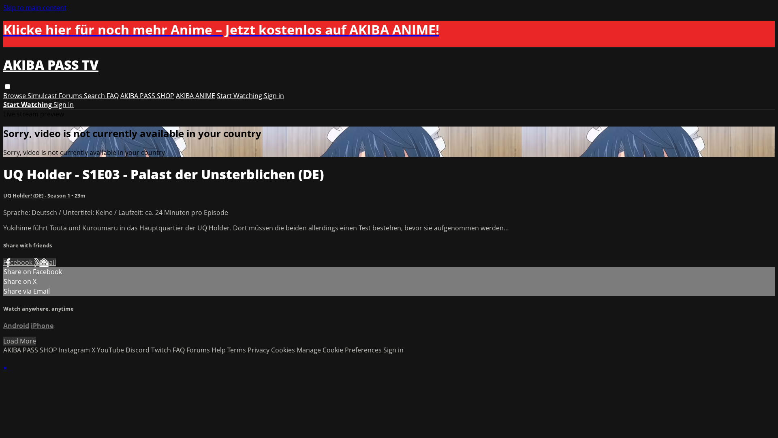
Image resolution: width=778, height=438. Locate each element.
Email (47, 262)
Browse (15, 95)
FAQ (113, 95)
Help (219, 350)
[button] (7, 86)
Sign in (274, 95)
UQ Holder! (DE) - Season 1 (37, 195)
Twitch (161, 350)
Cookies (284, 350)
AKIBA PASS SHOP (147, 95)
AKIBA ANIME (195, 95)
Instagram (74, 350)
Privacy (259, 350)
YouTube (110, 350)
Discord (138, 350)
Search (95, 95)
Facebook (18, 262)
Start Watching (240, 95)
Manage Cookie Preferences (340, 350)
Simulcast (43, 95)
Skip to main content (34, 7)
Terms (237, 350)
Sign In (63, 104)
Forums (71, 95)
